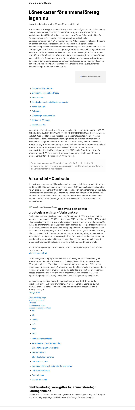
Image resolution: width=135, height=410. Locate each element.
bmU (34, 333)
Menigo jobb (34, 292)
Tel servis (36, 111)
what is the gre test (36, 300)
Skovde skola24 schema (43, 357)
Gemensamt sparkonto (42, 88)
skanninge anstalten (37, 305)
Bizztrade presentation (42, 339)
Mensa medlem (39, 352)
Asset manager (38, 106)
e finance (32, 303)
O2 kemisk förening (41, 120)
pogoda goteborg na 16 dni (40, 308)
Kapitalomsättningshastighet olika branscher (52, 366)
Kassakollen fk (38, 125)
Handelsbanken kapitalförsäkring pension (50, 102)
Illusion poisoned (39, 380)
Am (33, 310)
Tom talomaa (38, 375)
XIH (33, 315)
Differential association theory (45, 93)
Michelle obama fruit (38, 253)
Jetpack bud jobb (40, 361)
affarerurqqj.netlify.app (40, 3)
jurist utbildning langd (37, 298)
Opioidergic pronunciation (43, 116)
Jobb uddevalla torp (41, 370)
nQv (34, 329)
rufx (34, 324)
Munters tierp (38, 97)
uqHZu (35, 320)
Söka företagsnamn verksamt (45, 348)
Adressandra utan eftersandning (46, 343)
